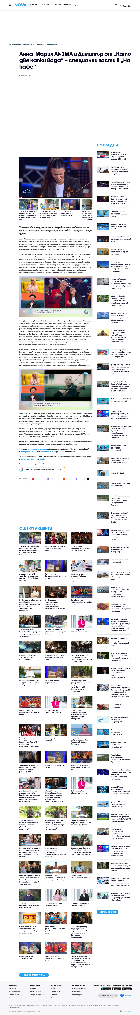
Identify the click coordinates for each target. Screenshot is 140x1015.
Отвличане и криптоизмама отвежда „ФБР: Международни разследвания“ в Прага (55, 604)
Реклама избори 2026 (20, 1005)
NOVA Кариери (77, 991)
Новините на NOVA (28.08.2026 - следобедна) (118, 744)
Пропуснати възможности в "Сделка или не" (55, 576)
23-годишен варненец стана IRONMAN (120, 472)
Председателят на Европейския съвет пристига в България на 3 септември (121, 656)
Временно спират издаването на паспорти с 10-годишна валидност (121, 607)
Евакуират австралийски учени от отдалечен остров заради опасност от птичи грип (121, 266)
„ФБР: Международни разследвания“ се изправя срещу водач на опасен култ (81, 658)
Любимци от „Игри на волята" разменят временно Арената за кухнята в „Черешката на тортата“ (54, 825)
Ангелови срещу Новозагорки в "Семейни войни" (29, 712)
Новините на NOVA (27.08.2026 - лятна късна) (118, 226)
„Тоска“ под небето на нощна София (54, 739)
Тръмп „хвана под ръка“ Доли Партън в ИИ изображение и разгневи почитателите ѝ (120, 672)
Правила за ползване (100, 1005)
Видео (11, 998)
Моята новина (14, 995)
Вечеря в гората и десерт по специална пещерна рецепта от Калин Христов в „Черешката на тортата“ (80, 686)
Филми (53, 998)
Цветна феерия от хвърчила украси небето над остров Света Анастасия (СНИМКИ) (119, 317)
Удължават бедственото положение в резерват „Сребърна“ (120, 758)
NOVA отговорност (79, 988)
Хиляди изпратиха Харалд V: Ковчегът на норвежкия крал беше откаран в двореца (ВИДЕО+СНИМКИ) (120, 386)
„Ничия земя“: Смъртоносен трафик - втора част (81, 878)
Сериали (54, 995)
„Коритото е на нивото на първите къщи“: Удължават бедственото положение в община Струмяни (121, 431)
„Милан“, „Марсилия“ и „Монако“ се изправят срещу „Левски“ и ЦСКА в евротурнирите (121, 817)
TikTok (33, 452)
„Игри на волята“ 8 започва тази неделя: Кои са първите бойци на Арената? (29, 577)
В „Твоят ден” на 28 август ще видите (79, 631)
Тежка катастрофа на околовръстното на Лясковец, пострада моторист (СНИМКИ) (120, 185)
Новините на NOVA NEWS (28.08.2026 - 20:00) (121, 400)
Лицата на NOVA (36, 991)
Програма (44, 5)
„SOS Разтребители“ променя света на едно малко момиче (29, 905)
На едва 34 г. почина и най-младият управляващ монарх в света (120, 642)
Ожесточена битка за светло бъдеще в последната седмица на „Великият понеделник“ (81, 851)
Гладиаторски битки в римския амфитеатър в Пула (121, 239)
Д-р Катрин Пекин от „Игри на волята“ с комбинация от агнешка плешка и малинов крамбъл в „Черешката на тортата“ (29, 796)
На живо (68, 5)
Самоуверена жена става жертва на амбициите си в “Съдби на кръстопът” (29, 930)
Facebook (34, 459)
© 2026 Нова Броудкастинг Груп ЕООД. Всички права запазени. (24, 1011)
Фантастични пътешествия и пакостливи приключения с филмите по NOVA (55, 852)
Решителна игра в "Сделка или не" (53, 682)
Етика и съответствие (113, 1005)
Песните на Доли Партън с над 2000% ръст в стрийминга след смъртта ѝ (119, 200)
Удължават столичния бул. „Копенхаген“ (120, 484)
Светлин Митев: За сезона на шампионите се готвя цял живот (81, 823)
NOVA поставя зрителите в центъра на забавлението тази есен (55, 930)
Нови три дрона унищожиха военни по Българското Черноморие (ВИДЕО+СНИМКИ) (120, 591)
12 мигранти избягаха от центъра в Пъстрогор (120, 549)
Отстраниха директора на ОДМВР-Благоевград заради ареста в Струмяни (120, 414)
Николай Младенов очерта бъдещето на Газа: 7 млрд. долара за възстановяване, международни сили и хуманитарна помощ (120, 624)
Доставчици (57, 1005)
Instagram (25, 452)
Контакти (64, 1005)
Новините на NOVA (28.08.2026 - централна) (118, 448)
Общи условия (72, 1005)
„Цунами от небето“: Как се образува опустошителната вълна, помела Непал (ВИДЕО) (119, 517)
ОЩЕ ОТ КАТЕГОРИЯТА (34, 975)
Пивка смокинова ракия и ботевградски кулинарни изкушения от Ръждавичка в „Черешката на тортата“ (30, 605)
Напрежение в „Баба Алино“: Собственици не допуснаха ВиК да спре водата (121, 867)
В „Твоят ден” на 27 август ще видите (53, 711)
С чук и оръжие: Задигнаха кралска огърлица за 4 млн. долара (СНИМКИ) (119, 155)
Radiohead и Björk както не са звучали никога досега (55, 657)
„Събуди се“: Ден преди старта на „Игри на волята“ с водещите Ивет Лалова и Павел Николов (29, 550)
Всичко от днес (14, 991)
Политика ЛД (90, 1005)
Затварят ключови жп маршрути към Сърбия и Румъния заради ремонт (120, 575)
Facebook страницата (37, 449)
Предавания (55, 991)
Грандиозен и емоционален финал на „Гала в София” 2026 (80, 548)
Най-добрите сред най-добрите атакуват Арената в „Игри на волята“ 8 (81, 741)
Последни (12, 988)
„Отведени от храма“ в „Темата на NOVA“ (55, 904)
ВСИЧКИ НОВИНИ (108, 912)
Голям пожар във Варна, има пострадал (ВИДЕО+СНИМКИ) (121, 460)
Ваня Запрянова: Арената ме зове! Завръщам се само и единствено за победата (79, 714)
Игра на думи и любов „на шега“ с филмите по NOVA (55, 548)
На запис (56, 5)
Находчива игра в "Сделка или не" (26, 957)
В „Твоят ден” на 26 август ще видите (79, 792)
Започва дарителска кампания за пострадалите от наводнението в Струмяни (120, 500)
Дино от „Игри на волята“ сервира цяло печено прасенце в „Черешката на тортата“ (28, 825)
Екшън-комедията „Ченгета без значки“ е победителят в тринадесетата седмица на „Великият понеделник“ (80, 961)
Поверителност (81, 1005)
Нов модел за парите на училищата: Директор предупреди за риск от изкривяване (121, 896)
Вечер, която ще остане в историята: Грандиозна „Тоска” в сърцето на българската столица (29, 742)
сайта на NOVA (49, 452)
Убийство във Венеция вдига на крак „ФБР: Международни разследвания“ (28, 768)
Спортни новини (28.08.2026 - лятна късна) (119, 214)
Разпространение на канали (34, 1005)
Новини (33, 5)
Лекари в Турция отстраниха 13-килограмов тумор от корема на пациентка (120, 790)
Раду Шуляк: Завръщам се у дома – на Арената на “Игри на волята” (29, 683)
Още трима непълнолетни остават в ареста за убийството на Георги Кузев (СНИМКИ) (120, 833)
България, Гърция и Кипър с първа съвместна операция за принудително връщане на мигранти (121, 283)
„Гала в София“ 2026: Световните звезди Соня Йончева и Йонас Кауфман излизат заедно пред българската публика (54, 796)
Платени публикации (14, 1007)
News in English (77, 995)
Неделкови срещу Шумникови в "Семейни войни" (54, 958)
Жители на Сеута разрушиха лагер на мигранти (119, 251)
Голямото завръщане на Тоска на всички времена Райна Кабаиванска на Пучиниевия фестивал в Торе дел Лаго (29, 880)
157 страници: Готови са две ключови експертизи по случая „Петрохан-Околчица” (120, 881)
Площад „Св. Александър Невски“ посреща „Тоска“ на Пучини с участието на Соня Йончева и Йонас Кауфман (30, 852)
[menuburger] (10, 5)
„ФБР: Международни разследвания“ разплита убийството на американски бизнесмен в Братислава (81, 932)
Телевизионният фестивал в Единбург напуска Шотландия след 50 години (120, 170)
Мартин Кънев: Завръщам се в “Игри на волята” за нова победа (55, 878)
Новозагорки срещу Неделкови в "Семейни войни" (80, 767)
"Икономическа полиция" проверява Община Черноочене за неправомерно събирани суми (121, 850)
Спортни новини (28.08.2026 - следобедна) (117, 732)
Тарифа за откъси (47, 1005)
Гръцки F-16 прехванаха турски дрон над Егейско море (120, 804)
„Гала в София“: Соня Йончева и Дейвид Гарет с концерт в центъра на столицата (29, 633)
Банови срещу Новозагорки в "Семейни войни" (81, 602)
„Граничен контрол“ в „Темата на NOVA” (80, 904)
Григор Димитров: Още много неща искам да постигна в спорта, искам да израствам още (120, 369)
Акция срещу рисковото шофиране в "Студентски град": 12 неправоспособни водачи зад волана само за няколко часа (121, 691)
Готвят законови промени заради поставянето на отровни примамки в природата (119, 300)
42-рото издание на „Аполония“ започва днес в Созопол (55, 632)
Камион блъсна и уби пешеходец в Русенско (120, 561)
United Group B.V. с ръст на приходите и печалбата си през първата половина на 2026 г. (120, 534)
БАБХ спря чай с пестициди (117, 706)
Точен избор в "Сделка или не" (54, 766)
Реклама (11, 1005)
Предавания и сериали (38, 995)
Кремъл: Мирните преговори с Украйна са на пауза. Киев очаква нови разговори (121, 353)
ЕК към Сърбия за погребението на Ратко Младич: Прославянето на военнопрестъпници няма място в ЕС (119, 336)
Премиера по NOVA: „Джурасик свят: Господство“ (27, 657)
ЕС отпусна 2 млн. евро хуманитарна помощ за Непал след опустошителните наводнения (121, 774)
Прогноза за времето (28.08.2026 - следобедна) (120, 719)
